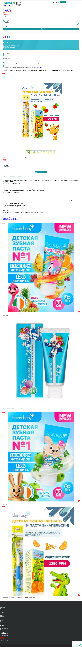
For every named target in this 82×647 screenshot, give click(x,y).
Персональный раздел (4, 640)
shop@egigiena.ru (5, 16)
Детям (1, 615)
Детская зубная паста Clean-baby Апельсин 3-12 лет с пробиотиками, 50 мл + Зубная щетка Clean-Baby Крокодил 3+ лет (20, 597)
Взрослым (2, 616)
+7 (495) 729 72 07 (7, 9)
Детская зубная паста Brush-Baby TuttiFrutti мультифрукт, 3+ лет (12, 313)
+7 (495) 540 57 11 (7, 10)
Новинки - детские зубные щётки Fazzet (9, 218)
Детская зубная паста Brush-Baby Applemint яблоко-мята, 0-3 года (12, 502)
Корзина (6, 21)
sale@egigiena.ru (5, 17)
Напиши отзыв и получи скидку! (8, 162)
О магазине (2, 607)
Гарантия (2, 608)
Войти (5, 20)
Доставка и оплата (3, 606)
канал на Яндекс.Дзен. (41, 67)
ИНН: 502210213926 (4, 629)
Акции (1, 620)
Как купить (2, 604)
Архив (1, 619)
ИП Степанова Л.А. (3, 627)
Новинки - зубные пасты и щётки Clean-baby (10, 219)
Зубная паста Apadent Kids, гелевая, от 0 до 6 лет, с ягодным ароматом (13, 408)
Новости (2, 621)
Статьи (1, 623)
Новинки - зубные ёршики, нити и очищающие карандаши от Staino (14, 217)
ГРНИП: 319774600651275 (5, 628)
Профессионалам (3, 617)
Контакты (2, 610)
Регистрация (8, 20)
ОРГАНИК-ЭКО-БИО (3, 614)
